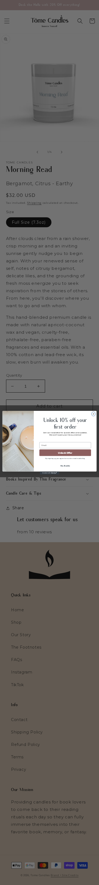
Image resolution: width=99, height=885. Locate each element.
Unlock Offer (65, 452)
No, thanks (65, 465)
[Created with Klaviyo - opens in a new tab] (49, 472)
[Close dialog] (93, 414)
